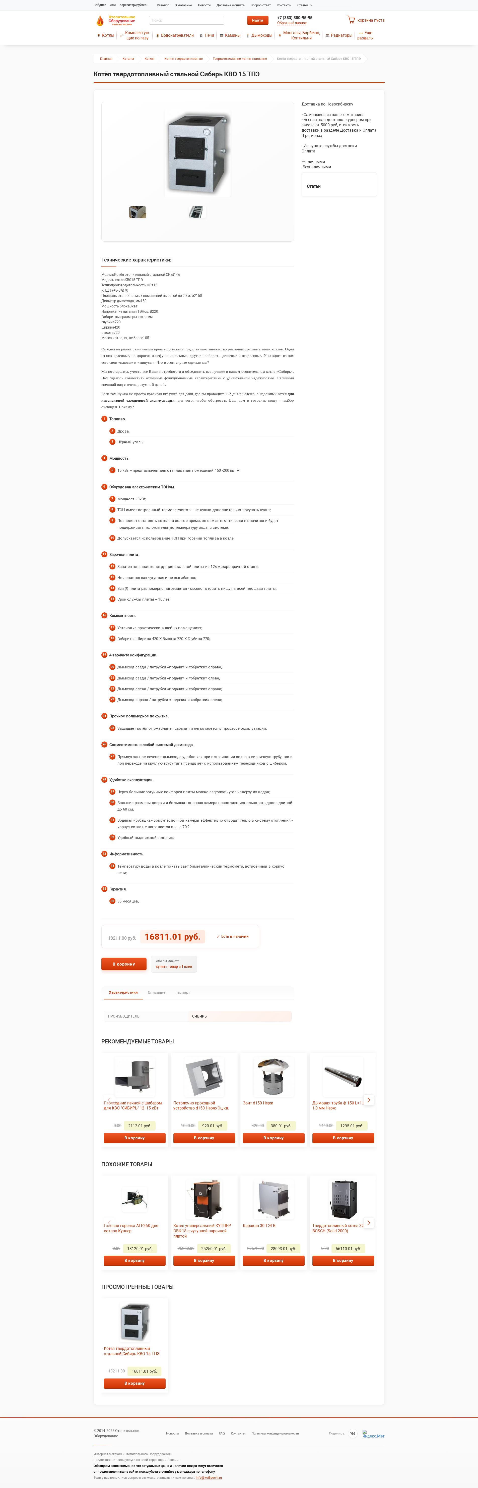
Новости (204, 5)
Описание (156, 992)
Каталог (163, 5)
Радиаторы (341, 35)
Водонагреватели (177, 35)
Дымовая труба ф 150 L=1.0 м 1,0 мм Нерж (340, 1106)
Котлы (108, 35)
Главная (106, 59)
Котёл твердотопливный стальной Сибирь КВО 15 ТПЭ (132, 1351)
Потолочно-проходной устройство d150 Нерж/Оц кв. (201, 1106)
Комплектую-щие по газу (137, 35)
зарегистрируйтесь (134, 5)
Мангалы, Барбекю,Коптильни (301, 35)
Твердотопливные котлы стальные (240, 59)
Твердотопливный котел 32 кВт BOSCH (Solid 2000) (342, 1228)
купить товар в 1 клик (174, 967)
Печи (209, 35)
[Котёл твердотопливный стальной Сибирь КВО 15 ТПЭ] (197, 153)
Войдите (100, 5)
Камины (232, 35)
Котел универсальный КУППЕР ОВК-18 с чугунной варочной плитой (202, 1231)
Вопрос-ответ (261, 5)
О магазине (183, 5)
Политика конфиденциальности (275, 1433)
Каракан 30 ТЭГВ (259, 1225)
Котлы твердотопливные (183, 59)
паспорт (182, 992)
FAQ (222, 1433)
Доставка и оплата (231, 5)
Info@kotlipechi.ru (209, 1477)
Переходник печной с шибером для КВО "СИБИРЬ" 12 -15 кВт (133, 1106)
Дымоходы (261, 35)
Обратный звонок (292, 23)
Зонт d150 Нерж (258, 1103)
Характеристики (123, 992)
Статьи (302, 5)
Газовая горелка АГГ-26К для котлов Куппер (131, 1228)
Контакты (284, 5)
